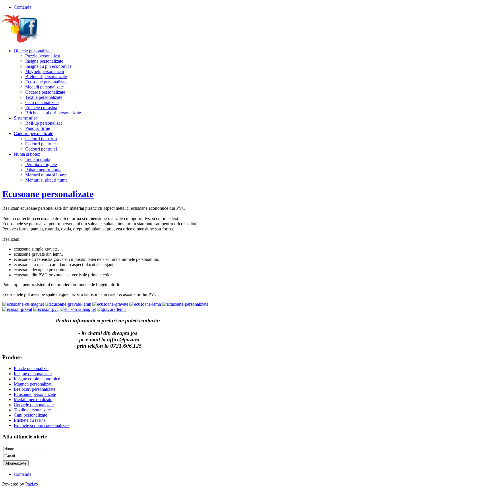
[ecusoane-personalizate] (185, 304)
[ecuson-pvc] (46, 309)
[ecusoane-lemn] (145, 304)
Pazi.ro (31, 484)
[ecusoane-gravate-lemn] (68, 304)
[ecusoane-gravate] (110, 304)
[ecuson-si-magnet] (78, 309)
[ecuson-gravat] (17, 309)
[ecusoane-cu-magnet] (23, 304)
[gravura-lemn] (111, 309)
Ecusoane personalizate (48, 194)
